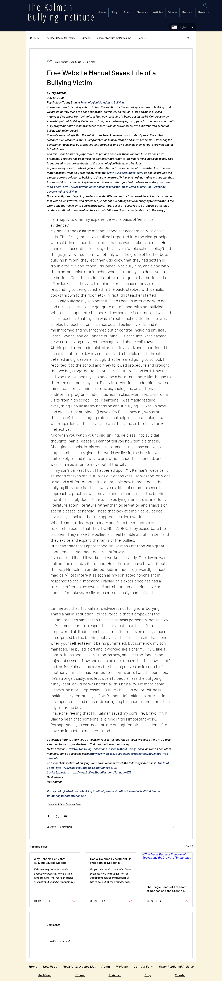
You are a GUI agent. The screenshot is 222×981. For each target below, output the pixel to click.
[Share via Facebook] (48, 816)
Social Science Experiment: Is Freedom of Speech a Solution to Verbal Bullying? (110, 860)
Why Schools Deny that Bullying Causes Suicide (50, 860)
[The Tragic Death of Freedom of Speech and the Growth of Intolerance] (167, 867)
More (140, 37)
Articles (86, 37)
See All (189, 846)
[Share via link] (74, 816)
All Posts (34, 37)
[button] (157, 12)
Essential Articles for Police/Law (114, 37)
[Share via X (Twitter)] (57, 816)
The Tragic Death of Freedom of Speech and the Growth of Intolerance (166, 889)
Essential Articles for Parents (60, 37)
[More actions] (173, 62)
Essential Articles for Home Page (64, 804)
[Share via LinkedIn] (65, 816)
